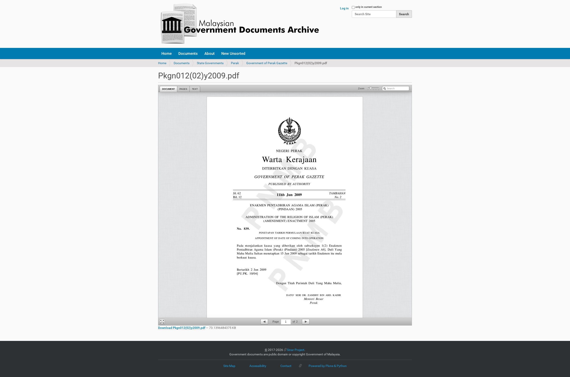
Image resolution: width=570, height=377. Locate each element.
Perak (235, 63)
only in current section (368, 6)
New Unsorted (233, 53)
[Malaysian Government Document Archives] (238, 24)
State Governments (210, 63)
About (209, 53)
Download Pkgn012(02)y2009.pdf (181, 328)
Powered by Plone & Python (328, 366)
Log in (344, 8)
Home (166, 53)
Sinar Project (295, 350)
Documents (188, 53)
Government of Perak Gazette (266, 63)
